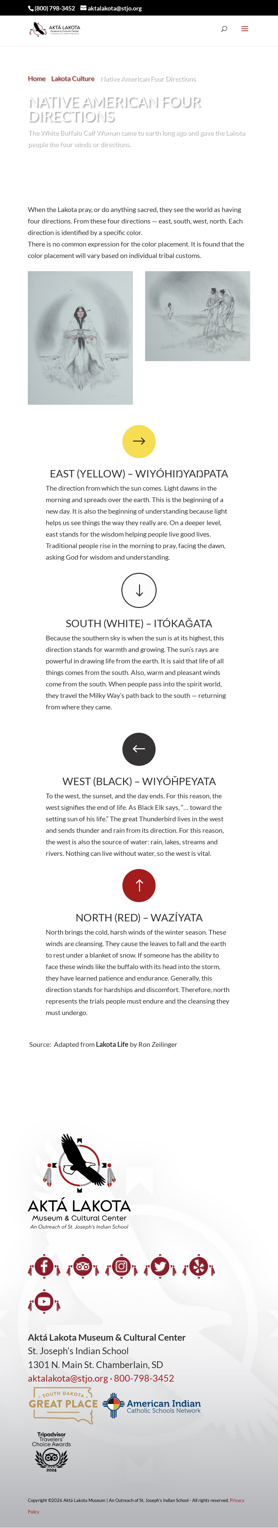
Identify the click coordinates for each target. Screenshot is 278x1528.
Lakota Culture (72, 78)
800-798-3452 (144, 1378)
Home (36, 78)
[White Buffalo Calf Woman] (80, 402)
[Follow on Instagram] (121, 1266)
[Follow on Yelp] (198, 1266)
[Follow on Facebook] (44, 1266)
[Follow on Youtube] (44, 1301)
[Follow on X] (160, 1266)
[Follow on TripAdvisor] (82, 1266)
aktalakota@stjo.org (68, 1378)
